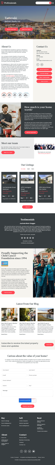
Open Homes (44, 81)
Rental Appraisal (44, 69)
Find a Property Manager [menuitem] (41, 425)
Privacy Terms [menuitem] (41, 457)
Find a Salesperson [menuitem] (6, 423)
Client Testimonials (44, 77)
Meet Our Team (26, 29)
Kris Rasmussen (10, 76)
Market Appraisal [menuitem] (23, 423)
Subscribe (49, 344)
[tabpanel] (27, 187)
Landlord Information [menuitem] (40, 428)
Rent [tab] (33, 168)
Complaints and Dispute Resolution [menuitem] (28, 457)
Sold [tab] (28, 168)
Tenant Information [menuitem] (42, 431)
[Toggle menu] (53, 3)
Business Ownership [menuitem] (24, 440)
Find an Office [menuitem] (22, 437)
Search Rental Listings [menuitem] (41, 421)
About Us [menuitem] (3, 437)
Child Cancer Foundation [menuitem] (4, 440)
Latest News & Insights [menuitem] (5, 444)
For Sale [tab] (23, 168)
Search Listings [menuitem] (5, 421)
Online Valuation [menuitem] (23, 421)
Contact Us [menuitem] (22, 445)
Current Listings (44, 73)
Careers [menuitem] (21, 442)
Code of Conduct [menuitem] (15, 457)
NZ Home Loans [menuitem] (5, 425)
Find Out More (8, 292)
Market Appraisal (11, 29)
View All (27, 207)
